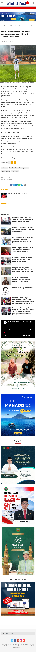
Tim (8, 176)
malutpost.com (24, 168)
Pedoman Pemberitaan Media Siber (15, 637)
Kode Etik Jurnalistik (29, 637)
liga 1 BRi (5, 168)
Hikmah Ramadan (24, 8)
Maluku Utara (13, 8)
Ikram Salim (10, 177)
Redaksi (4, 637)
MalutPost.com (8, 40)
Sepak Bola (15, 171)
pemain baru (6, 171)
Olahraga (7, 26)
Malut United (14, 168)
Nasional (4, 8)
